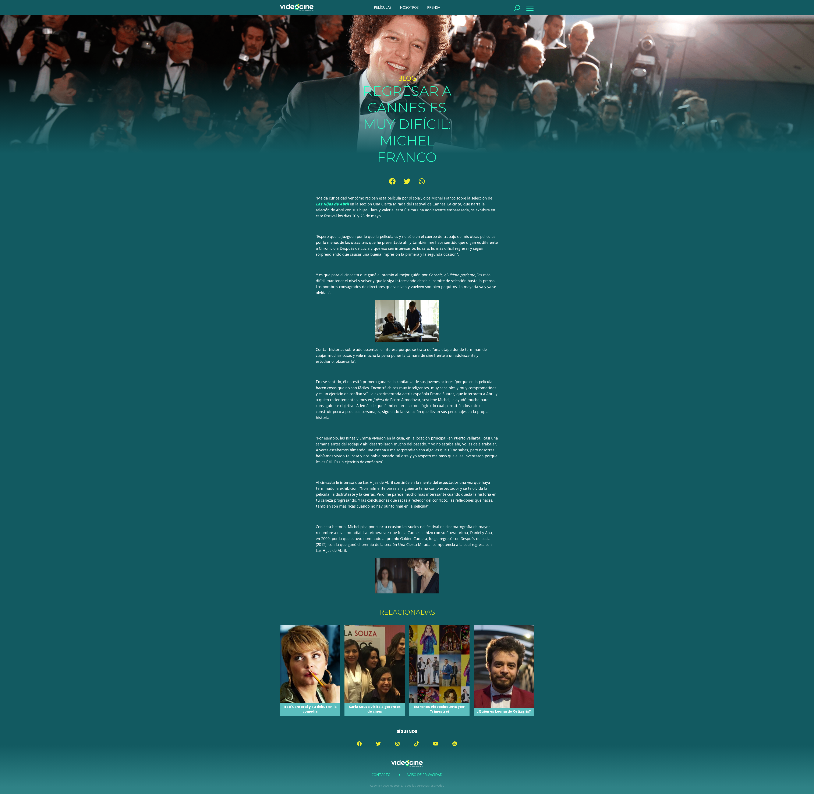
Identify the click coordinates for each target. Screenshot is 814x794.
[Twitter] (407, 181)
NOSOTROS (409, 7)
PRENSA (433, 7)
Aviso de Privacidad (424, 774)
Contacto (381, 774)
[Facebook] (392, 181)
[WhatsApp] (422, 181)
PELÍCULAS (383, 7)
